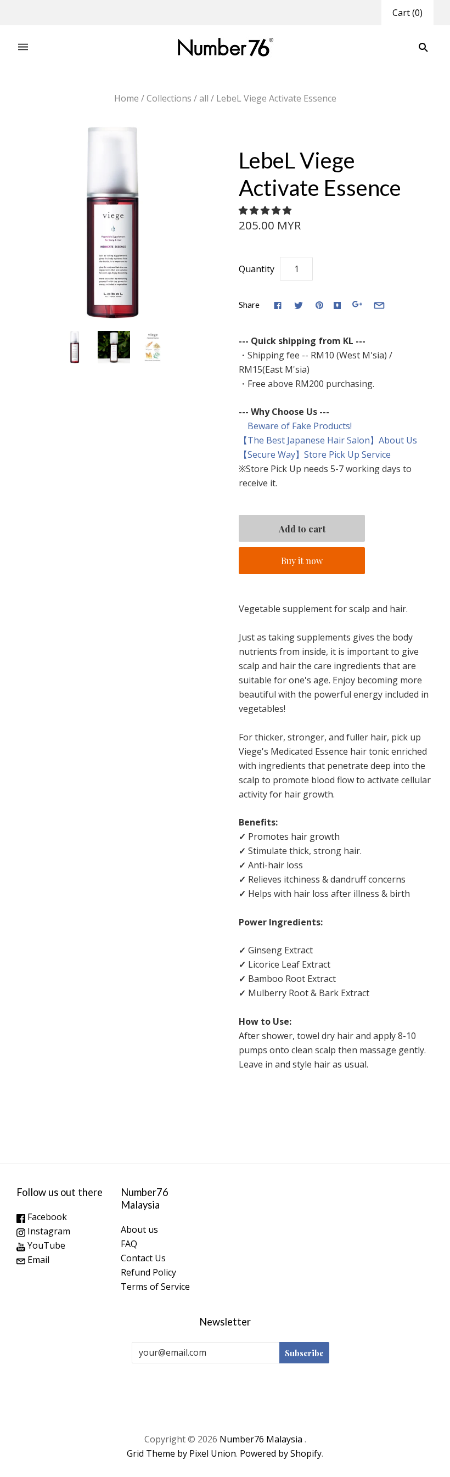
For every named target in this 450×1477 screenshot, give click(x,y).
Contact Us (143, 1258)
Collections (169, 98)
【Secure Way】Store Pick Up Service (315, 454)
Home (126, 98)
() (407, 13)
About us (139, 1229)
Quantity (256, 269)
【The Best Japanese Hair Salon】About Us (328, 440)
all (204, 98)
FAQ (129, 1244)
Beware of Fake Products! (295, 426)
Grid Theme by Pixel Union (181, 1453)
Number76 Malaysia (262, 1439)
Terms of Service (155, 1287)
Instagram (47, 1231)
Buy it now (302, 560)
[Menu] (23, 47)
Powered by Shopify (281, 1453)
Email (37, 1260)
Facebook (46, 1217)
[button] (266, 210)
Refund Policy (148, 1272)
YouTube (45, 1245)
